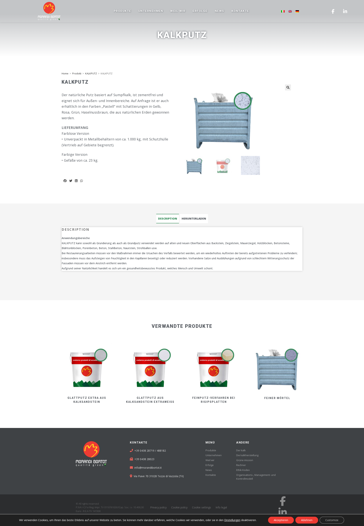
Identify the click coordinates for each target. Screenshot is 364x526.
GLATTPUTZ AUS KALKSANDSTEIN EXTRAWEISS (150, 399)
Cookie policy (179, 507)
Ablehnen (306, 520)
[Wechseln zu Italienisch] (282, 11)
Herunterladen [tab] (194, 218)
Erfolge (200, 11)
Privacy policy (158, 507)
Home (65, 73)
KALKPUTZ (91, 73)
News (219, 11)
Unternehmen (150, 11)
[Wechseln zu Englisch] (290, 11)
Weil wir (177, 11)
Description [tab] (167, 218)
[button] (65, 181)
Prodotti (76, 73)
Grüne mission (244, 460)
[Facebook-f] (282, 501)
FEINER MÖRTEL (277, 398)
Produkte (122, 11)
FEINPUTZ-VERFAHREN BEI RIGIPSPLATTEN (213, 399)
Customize (331, 520)
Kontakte (240, 11)
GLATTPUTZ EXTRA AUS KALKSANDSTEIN (86, 399)
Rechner (241, 465)
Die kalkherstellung (247, 455)
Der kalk (241, 450)
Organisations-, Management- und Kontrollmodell (256, 476)
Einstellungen (232, 520)
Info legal (221, 507)
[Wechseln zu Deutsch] (297, 11)
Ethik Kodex (243, 470)
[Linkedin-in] (282, 512)
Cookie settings (201, 507)
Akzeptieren (281, 520)
